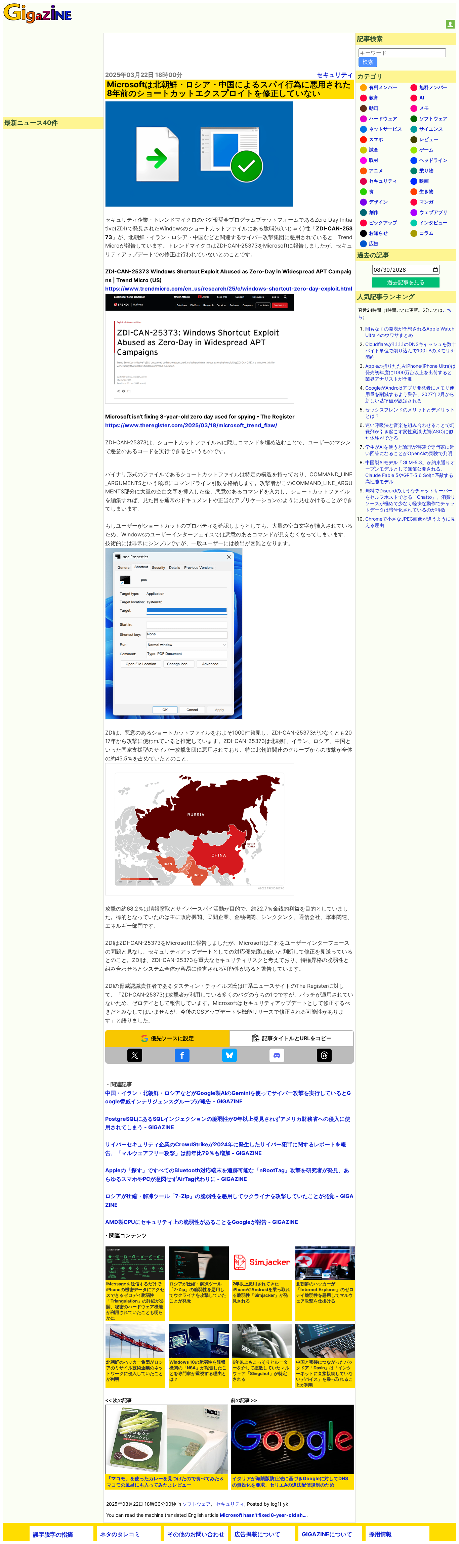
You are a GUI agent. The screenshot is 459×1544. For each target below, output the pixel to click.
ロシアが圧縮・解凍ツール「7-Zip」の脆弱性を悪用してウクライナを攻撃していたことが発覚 (197, 1292)
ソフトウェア (196, 1504)
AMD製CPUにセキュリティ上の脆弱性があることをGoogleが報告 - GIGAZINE (201, 1222)
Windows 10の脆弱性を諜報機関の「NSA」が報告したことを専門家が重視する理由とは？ (197, 1371)
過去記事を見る (406, 282)
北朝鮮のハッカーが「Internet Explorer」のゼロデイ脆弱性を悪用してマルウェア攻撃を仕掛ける (324, 1292)
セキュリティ (335, 74)
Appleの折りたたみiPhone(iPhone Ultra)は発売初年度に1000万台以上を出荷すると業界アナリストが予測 (410, 372)
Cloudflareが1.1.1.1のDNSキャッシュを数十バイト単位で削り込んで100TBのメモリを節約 (410, 350)
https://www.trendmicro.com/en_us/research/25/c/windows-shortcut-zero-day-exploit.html (228, 288)
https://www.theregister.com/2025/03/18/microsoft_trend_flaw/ (191, 425)
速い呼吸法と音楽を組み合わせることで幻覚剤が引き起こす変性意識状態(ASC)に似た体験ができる (410, 431)
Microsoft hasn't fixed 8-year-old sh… (263, 1515)
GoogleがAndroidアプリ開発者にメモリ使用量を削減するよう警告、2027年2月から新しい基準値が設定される (409, 394)
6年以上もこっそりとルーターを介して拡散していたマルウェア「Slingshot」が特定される (261, 1371)
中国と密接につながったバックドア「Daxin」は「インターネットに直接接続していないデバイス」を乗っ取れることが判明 (324, 1373)
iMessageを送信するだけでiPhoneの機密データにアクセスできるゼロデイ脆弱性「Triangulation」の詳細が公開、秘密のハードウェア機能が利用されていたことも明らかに (135, 1301)
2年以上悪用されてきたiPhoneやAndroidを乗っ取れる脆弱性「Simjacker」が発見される (261, 1292)
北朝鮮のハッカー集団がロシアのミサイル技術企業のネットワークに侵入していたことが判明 (134, 1371)
